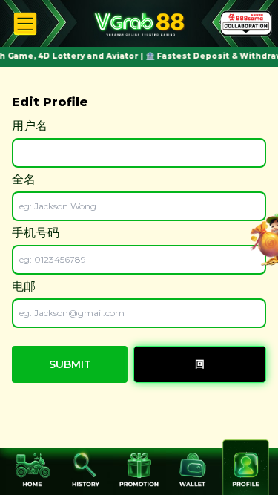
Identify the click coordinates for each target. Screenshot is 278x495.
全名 (24, 179)
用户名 (29, 126)
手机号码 (35, 233)
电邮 (24, 286)
